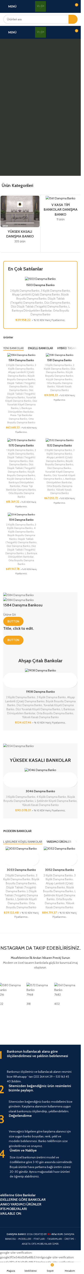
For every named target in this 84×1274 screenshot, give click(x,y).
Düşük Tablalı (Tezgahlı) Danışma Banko (21, 384)
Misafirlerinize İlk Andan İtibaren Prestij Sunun (40, 958)
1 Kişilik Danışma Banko (58, 365)
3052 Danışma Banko (59, 870)
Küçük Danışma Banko (59, 379)
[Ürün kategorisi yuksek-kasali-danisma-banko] (20, 221)
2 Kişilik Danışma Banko (24, 290)
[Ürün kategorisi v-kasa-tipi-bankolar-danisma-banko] (60, 210)
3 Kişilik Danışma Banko (55, 290)
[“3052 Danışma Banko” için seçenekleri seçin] (45, 854)
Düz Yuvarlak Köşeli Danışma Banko (22, 404)
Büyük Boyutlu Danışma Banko (21, 377)
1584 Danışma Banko (21, 360)
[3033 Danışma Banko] (21, 848)
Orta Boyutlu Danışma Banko (21, 420)
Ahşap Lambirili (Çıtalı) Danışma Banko (36, 294)
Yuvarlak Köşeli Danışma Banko (20, 399)
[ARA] (73, 19)
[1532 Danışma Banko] (60, 440)
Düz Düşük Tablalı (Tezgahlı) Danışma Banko (39, 306)
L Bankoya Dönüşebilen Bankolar (21, 409)
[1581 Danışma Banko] (60, 355)
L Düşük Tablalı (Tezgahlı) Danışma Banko (21, 895)
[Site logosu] (40, 6)
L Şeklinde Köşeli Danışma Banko (56, 801)
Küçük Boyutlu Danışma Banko (59, 373)
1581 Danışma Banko (59, 360)
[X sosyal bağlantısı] (9, 1219)
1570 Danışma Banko (21, 445)
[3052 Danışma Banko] (60, 848)
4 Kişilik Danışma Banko (21, 529)
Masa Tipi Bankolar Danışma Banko (20, 416)
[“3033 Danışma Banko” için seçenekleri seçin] (7, 854)
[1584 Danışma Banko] (21, 355)
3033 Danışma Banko (21, 870)
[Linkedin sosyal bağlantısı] (25, 1219)
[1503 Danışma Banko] (40, 279)
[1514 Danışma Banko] (21, 514)
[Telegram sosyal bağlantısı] (33, 1219)
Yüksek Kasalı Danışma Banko (61, 388)
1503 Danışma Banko (40, 285)
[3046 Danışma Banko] (40, 770)
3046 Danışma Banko (40, 791)
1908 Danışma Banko (40, 692)
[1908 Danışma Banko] (40, 670)
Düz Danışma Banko (57, 302)
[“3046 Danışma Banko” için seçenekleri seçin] (7, 776)
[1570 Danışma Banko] (21, 440)
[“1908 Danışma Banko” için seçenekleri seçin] (7, 676)
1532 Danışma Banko (59, 445)
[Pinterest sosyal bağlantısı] (17, 1219)
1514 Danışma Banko (21, 519)
